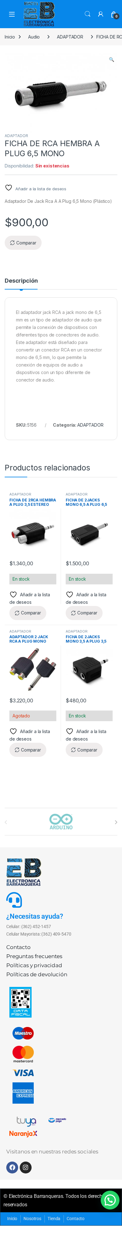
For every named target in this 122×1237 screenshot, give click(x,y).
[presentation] (115, 822)
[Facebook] (12, 1167)
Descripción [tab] (21, 281)
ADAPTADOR (70, 36)
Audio (34, 36)
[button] (111, 59)
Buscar (87, 14)
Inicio (10, 36)
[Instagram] (26, 1167)
